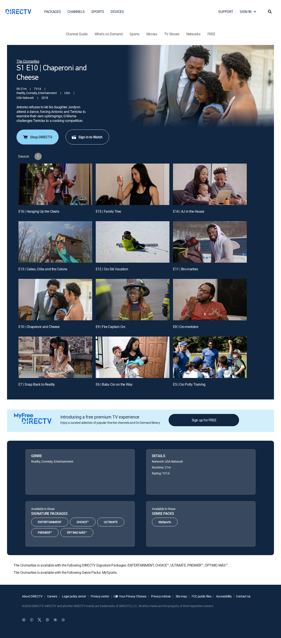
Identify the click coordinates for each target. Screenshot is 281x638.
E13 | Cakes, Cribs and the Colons (42, 269)
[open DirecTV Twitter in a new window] (39, 620)
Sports (134, 34)
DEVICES (117, 11)
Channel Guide (77, 34)
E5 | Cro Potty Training (189, 384)
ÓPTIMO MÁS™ (77, 532)
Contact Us (243, 596)
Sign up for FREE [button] (204, 420)
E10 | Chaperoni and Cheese (38, 326)
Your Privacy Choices (132, 596)
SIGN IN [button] (245, 11)
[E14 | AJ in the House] (210, 184)
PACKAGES (52, 11)
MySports (165, 522)
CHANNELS (76, 11)
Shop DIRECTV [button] (41, 137)
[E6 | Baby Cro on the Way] (132, 357)
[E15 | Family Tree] (132, 184)
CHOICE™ (83, 522)
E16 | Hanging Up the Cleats (38, 211)
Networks (193, 34)
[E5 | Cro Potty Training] (210, 357)
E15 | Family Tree (108, 211)
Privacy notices (161, 596)
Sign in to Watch (90, 137)
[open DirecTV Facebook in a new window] (31, 620)
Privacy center (99, 596)
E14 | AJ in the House (188, 211)
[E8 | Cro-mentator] (210, 299)
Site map (181, 596)
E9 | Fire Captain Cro (110, 326)
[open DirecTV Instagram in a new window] (47, 620)
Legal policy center (73, 596)
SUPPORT (225, 11)
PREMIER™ (45, 532)
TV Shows (171, 34)
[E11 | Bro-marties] (210, 242)
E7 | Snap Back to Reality (36, 384)
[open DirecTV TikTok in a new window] (63, 620)
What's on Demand (109, 34)
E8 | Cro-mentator (185, 326)
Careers (52, 596)
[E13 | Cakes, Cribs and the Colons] (55, 242)
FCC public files (201, 596)
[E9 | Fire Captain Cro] (132, 299)
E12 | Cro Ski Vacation (112, 269)
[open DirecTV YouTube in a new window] (55, 620)
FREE (211, 34)
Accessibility (223, 596)
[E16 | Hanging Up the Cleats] (55, 184)
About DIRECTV (32, 596)
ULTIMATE (111, 522)
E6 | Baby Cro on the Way (114, 384)
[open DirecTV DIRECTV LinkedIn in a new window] (23, 620)
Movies (151, 34)
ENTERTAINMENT (50, 522)
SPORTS (97, 11)
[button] (270, 11)
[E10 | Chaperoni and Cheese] (55, 299)
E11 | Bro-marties (185, 269)
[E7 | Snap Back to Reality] (55, 357)
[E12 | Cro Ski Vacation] (132, 242)
